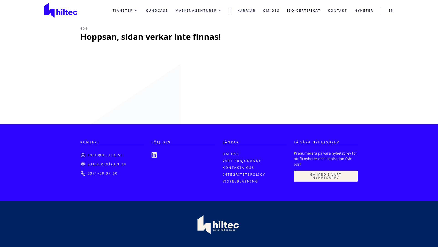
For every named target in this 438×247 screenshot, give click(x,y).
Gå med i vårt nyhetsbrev (326, 176)
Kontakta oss (238, 167)
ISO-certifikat (304, 10)
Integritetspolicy (244, 174)
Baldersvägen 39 (107, 164)
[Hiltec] (60, 10)
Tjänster (123, 10)
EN (391, 10)
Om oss (271, 10)
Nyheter (364, 10)
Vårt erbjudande (242, 160)
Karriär (246, 10)
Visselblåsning (240, 181)
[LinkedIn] (154, 155)
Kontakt (337, 10)
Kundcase (157, 10)
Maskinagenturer (196, 10)
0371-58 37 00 (103, 173)
